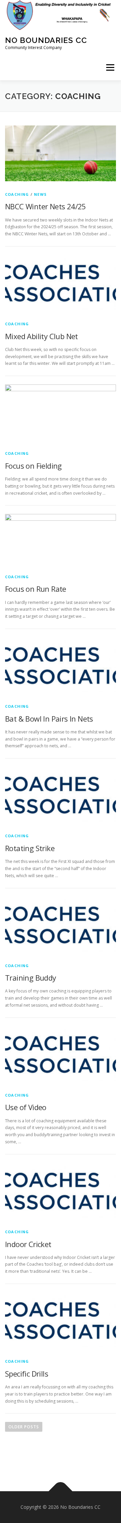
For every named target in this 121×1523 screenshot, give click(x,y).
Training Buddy (30, 978)
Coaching (17, 194)
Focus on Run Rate (35, 589)
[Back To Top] (61, 1491)
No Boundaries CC (46, 40)
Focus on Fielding (33, 466)
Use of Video (25, 1107)
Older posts (23, 1427)
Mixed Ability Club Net (41, 336)
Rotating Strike (29, 848)
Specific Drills (26, 1373)
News (40, 194)
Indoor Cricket (28, 1244)
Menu (109, 68)
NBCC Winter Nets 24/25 (45, 206)
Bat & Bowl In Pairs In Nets (49, 718)
